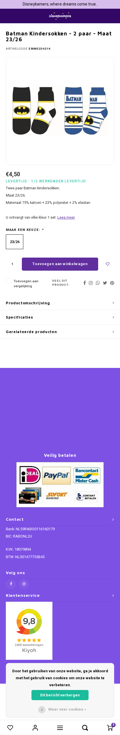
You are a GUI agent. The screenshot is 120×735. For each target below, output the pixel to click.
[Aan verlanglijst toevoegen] (107, 264)
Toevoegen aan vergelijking (26, 284)
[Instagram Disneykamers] (24, 584)
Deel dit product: (61, 283)
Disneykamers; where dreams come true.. (60, 4)
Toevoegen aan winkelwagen (59, 264)
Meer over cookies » (67, 709)
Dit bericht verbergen (60, 695)
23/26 (15, 242)
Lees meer (66, 217)
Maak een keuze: (24, 230)
